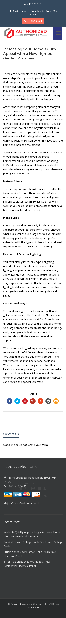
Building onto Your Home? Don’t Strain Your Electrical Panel (30, 554)
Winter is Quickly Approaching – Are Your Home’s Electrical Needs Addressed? (33, 534)
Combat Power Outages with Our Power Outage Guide (33, 544)
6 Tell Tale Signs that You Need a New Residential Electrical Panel (27, 563)
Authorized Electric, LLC (34, 604)
